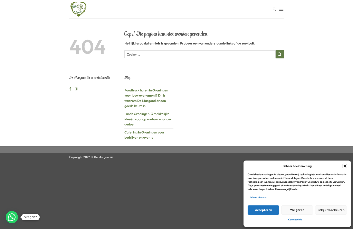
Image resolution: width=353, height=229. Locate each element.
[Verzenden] (280, 54)
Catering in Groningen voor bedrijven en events (144, 135)
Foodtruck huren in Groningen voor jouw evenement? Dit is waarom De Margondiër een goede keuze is (146, 98)
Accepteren (263, 210)
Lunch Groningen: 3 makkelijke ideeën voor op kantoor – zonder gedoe (148, 119)
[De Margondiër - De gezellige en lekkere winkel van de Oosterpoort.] (89, 9)
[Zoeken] (274, 9)
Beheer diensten (258, 196)
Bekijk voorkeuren (331, 210)
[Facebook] (70, 89)
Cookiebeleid (295, 219)
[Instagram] (76, 89)
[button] (345, 166)
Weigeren (297, 210)
